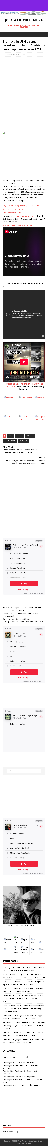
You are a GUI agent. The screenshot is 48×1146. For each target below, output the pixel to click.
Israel (19, 436)
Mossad (30, 436)
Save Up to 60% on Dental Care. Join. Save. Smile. (23, 622)
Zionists (23, 441)
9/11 (10, 436)
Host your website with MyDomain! (18, 225)
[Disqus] (24, 502)
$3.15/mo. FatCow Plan (23, 216)
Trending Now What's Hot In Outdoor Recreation (23, 1085)
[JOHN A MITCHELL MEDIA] (24, 14)
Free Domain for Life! (12, 212)
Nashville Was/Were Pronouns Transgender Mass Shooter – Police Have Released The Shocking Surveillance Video (23, 1008)
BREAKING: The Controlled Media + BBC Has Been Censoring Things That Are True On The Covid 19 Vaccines (24, 1025)
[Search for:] (24, 771)
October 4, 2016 (11, 54)
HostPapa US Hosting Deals (15, 209)
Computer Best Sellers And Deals (16, 619)
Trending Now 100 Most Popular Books (19, 1062)
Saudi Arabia (9, 441)
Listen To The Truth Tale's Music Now (18, 925)
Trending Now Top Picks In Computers (19, 1076)
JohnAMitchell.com (24, 1143)
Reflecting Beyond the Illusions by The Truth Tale (23, 385)
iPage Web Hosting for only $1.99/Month (21, 206)
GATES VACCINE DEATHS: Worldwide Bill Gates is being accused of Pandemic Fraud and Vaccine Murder (23, 998)
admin (22, 54)
